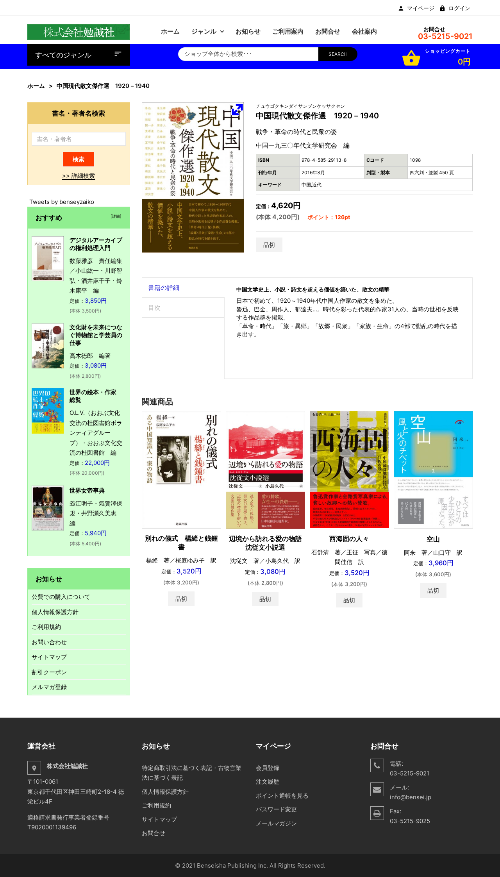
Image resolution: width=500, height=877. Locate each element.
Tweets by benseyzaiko (61, 201)
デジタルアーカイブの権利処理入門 (96, 244)
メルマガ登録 (49, 687)
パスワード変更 (276, 809)
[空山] (433, 469)
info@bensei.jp (410, 797)
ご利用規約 (46, 627)
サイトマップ (49, 657)
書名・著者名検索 (78, 113)
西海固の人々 (349, 539)
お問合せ (153, 833)
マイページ (420, 8)
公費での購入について (61, 596)
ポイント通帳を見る (282, 795)
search (338, 54)
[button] (237, 109)
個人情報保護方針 (55, 612)
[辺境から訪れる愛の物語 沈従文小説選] (265, 469)
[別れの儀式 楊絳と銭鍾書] (181, 469)
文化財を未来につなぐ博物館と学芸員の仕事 (96, 335)
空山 (433, 539)
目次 (154, 307)
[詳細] (114, 216)
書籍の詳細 (163, 287)
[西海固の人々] (349, 469)
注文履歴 (267, 781)
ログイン (459, 8)
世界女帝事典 (87, 490)
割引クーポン (49, 672)
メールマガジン (276, 823)
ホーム (36, 85)
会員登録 (267, 768)
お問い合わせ (49, 642)
